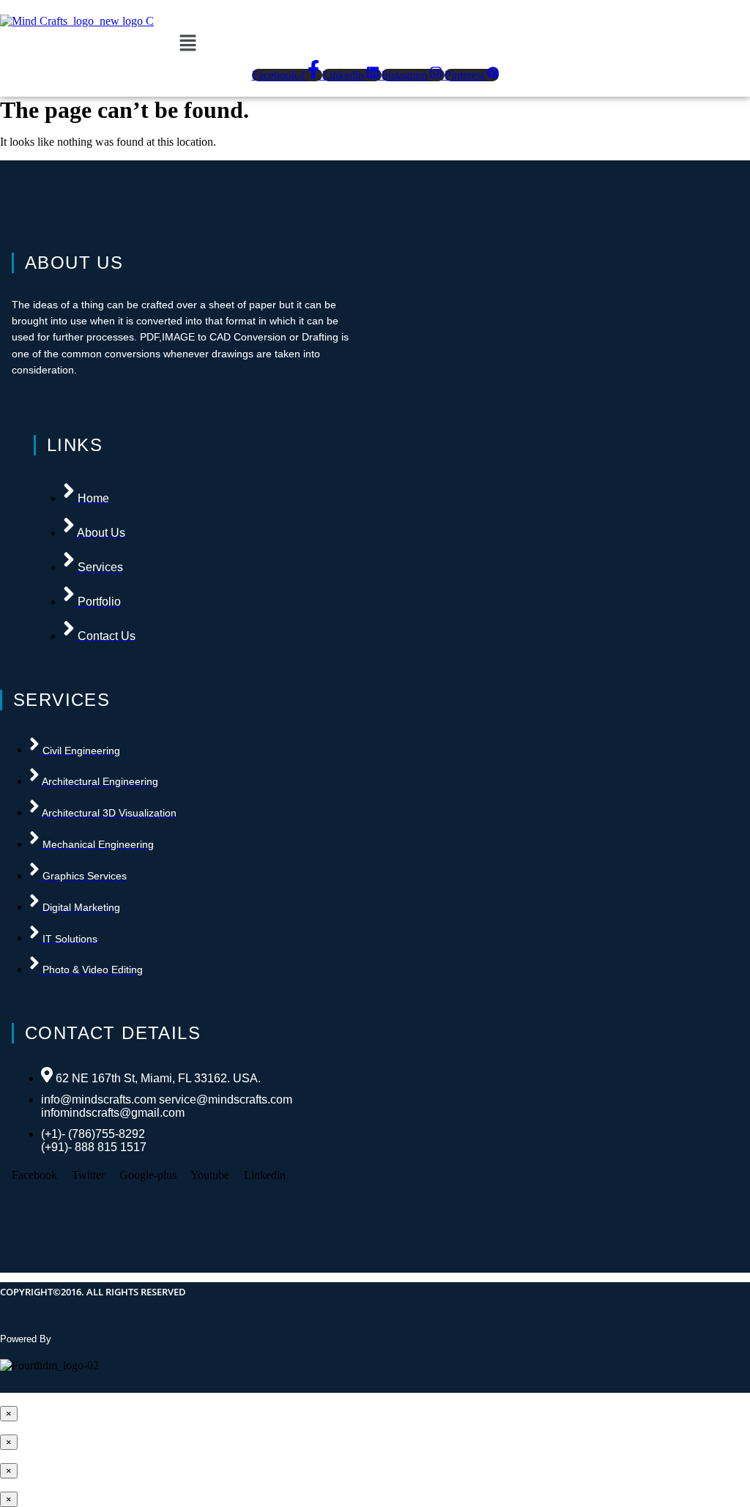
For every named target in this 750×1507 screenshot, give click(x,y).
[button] (187, 44)
